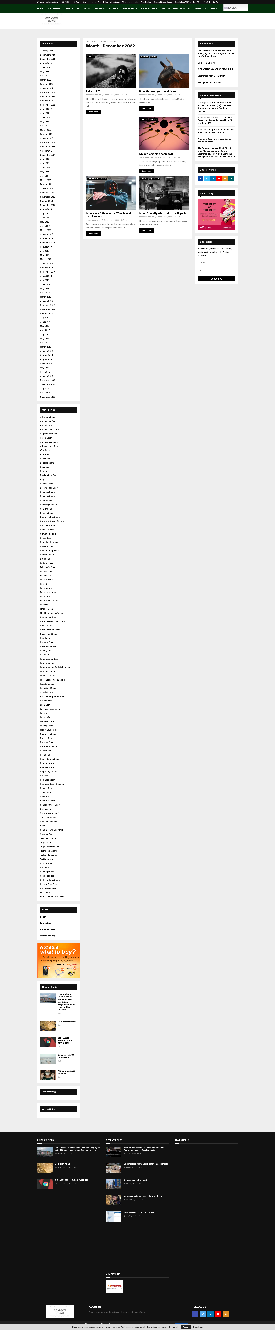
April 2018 (45, 293)
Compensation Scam (105, 8)
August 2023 (46, 63)
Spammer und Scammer (51, 830)
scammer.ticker (94, 95)
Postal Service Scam (50, 759)
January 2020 (46, 234)
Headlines (45, 638)
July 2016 (44, 334)
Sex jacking (153, 119)
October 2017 (46, 313)
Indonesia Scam (47, 671)
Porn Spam (45, 755)
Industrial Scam (47, 675)
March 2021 (45, 180)
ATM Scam (144, 57)
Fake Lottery (45, 596)
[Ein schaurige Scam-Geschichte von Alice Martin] (113, 1168)
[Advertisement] (137, 1247)
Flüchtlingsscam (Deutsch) (52, 613)
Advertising (54, 8)
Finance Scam (46, 609)
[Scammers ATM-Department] (48, 1059)
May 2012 (44, 368)
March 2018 (45, 297)
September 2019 (47, 243)
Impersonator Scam (49, 659)
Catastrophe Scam (48, 505)
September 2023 (47, 59)
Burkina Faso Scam (49, 488)
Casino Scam (46, 500)
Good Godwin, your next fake (157, 91)
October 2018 (46, 268)
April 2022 (45, 126)
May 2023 (44, 71)
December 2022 (47, 92)
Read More (198, 1327)
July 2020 (44, 213)
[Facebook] (195, 1314)
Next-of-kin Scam (48, 734)
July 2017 (44, 318)
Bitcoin (43, 471)
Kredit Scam (46, 701)
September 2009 (47, 384)
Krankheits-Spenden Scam (52, 696)
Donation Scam (47, 555)
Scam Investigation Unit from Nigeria (163, 213)
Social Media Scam (49, 817)
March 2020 (45, 230)
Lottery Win (45, 717)
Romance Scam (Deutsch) (52, 784)
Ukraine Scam (46, 863)
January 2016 (46, 351)
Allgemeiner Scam (49, 434)
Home (93, 2)
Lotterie (43, 713)
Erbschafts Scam (48, 567)
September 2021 (47, 155)
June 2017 (45, 322)
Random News (47, 763)
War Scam (45, 892)
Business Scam (47, 492)
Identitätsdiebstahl (49, 646)
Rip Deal (44, 776)
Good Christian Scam (50, 630)
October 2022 (46, 101)
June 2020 (45, 218)
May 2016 (44, 338)
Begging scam (47, 463)
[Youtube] (218, 1314)
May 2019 (44, 255)
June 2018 (45, 284)
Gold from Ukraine (67, 1022)
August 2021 (46, 159)
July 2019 (44, 251)
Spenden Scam (47, 834)
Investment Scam (48, 684)
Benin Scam (45, 467)
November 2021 (47, 146)
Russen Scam (46, 788)
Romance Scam (47, 780)
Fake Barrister (46, 580)
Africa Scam (46, 425)
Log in (43, 917)
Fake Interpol (46, 588)
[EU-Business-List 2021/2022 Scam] (113, 1216)
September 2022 (47, 105)
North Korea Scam (48, 746)
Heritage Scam (47, 642)
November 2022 (47, 96)
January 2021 (46, 188)
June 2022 (45, 117)
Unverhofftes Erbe (48, 884)
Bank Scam (45, 459)
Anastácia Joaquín (206, 139)
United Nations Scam (50, 880)
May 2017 (44, 326)
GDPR (67, 8)
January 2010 (46, 376)
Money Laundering (49, 730)
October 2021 (46, 151)
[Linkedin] (210, 1314)
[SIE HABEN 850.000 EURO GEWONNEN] (48, 1042)
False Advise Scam (49, 600)
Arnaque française (49, 442)
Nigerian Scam (154, 179)
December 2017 (47, 305)
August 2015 (46, 359)
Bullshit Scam (46, 484)
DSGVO (196, 2)
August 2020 (46, 209)
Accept (186, 1327)
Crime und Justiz (48, 534)
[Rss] (226, 1314)
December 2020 (47, 192)
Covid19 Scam (47, 530)
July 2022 (44, 113)
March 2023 (45, 80)
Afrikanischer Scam (49, 429)
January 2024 (46, 51)
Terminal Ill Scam (48, 838)
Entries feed (46, 923)
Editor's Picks (46, 563)
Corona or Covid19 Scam (52, 521)
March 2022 (45, 130)
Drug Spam (45, 559)
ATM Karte (45, 450)
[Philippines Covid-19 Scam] (48, 1075)
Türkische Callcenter (130, 2)
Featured (82, 8)
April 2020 (45, 226)
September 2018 (47, 272)
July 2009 (44, 388)
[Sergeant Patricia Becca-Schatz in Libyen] (113, 1200)
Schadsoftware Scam (50, 805)
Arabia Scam (46, 438)
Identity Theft (46, 650)
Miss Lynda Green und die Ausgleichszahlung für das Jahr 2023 (215, 120)
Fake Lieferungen (48, 592)
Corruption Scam (48, 525)
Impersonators (47, 663)
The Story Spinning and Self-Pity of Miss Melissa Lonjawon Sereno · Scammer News (214, 151)
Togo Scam (45, 842)
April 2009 (45, 393)
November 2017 (47, 309)
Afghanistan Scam (48, 421)
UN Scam (44, 867)
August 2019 (46, 247)
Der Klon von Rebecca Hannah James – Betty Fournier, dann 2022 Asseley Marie (144, 1149)
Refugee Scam (47, 767)
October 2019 (46, 238)
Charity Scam (46, 509)
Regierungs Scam (48, 771)
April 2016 (45, 343)
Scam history (46, 792)
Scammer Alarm (48, 801)
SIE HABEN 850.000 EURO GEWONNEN (65, 1040)
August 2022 (46, 109)
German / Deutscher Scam (176, 8)
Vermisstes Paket (48, 888)
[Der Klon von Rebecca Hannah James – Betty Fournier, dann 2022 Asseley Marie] (113, 1152)
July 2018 (44, 280)
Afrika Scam (115, 2)
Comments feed (47, 929)
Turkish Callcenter (48, 855)
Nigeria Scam (148, 8)
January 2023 (46, 88)
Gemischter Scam (48, 617)
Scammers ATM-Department (66, 1056)
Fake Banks (128, 8)
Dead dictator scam (49, 542)
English (233, 8)
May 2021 (44, 172)
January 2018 (46, 301)
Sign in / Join (80, 2)
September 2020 (47, 205)
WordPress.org (47, 936)
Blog (42, 479)
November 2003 (47, 397)
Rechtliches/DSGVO (183, 2)
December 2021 (47, 142)
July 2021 (44, 163)
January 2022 (46, 138)
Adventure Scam (48, 417)
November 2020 (47, 197)
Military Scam (46, 726)
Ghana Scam (46, 625)
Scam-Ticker (103, 2)
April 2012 (45, 372)
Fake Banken (146, 2)
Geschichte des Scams (163, 2)
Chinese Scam (47, 513)
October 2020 (46, 201)
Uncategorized (47, 876)
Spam (43, 826)
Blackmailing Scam (49, 475)
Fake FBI (91, 57)
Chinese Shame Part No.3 (135, 1180)
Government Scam (49, 634)
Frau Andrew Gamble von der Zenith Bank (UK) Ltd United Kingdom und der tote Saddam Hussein (66, 1002)
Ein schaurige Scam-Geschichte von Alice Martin (146, 1164)
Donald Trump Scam (49, 550)
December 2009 (47, 380)
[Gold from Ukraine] (48, 1026)
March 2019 (45, 259)
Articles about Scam (49, 446)
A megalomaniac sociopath (156, 154)
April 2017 (45, 330)
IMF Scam (44, 655)
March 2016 (45, 347)
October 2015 (46, 355)
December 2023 (47, 55)
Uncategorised (47, 872)
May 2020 (44, 222)
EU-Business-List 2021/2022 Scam (139, 1212)
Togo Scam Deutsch (49, 847)
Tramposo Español (49, 851)
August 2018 (46, 276)
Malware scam (47, 721)
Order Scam (46, 751)
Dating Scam (46, 538)
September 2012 (47, 363)
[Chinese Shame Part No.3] (113, 1184)
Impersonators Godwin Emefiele (55, 667)
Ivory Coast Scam (48, 688)
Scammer (44, 796)
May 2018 (44, 288)
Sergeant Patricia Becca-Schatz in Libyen (143, 1196)
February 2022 (47, 134)
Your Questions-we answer (52, 897)
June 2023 (45, 67)
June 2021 (45, 167)
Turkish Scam (46, 859)
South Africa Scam (49, 821)
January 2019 (46, 263)
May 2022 (44, 121)
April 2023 (45, 76)
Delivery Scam (93, 179)
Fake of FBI (93, 91)
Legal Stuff (45, 705)
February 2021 (47, 184)
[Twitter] (203, 1314)
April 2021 (45, 176)
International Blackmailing (52, 680)
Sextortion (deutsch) (49, 813)
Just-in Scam (46, 692)
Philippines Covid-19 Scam (210, 82)
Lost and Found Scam (50, 709)
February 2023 (47, 84)
